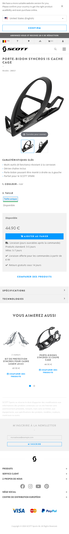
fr (8, 41)
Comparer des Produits (34, 276)
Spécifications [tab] (14, 290)
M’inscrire (34, 444)
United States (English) (21, 18)
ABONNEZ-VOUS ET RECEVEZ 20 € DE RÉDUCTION (34, 35)
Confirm (34, 28)
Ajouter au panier (36, 236)
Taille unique (10, 199)
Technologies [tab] (13, 298)
